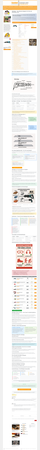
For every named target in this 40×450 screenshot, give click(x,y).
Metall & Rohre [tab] (20, 204)
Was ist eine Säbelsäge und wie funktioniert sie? (18, 40)
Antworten (35, 401)
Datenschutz (22, 448)
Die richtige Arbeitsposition (17, 58)
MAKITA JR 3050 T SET (19, 307)
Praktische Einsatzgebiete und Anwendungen (17, 49)
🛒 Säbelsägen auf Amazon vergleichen (17, 167)
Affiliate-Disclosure (34, 448)
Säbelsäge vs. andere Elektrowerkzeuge (17, 59)
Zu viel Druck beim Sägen (16, 64)
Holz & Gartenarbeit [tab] (15, 204)
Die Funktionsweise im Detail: (17, 41)
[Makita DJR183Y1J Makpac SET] (15, 26)
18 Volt (25, 24)
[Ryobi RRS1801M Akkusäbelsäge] (14, 299)
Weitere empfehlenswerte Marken (17, 66)
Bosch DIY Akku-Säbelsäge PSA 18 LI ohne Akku (21, 295)
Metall (28, 25)
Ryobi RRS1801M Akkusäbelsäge (20, 298)
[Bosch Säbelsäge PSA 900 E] (14, 305)
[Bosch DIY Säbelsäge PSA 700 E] (14, 286)
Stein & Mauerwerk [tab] (32, 204)
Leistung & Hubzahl (16, 53)
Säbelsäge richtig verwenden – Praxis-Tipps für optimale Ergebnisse (20, 57)
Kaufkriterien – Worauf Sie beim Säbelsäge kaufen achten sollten (19, 52)
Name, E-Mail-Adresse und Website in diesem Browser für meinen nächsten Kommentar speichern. (23, 418)
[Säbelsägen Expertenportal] (20, 3)
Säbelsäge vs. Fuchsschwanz (17, 60)
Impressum (24, 448)
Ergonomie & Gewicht (16, 54)
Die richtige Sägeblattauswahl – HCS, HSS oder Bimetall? (19, 44)
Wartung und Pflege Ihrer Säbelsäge (16, 61)
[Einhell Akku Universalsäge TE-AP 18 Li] (14, 302)
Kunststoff (26, 25)
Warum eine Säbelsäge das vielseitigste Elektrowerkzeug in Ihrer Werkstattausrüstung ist (20, 39)
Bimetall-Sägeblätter (16, 46)
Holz (24, 25)
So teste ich (31, 448)
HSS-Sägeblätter (15, 45)
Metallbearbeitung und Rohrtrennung (18, 50)
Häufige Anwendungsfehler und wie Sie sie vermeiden (18, 63)
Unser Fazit (15, 69)
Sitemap (26, 448)
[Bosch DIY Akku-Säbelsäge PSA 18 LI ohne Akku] (14, 295)
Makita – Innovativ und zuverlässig (17, 48)
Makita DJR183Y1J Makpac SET (16, 22)
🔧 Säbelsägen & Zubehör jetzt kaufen (17, 310)
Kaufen (33, 27)
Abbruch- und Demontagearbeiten (17, 51)
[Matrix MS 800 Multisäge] (14, 292)
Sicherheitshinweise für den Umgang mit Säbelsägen (18, 56)
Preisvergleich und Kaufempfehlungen (17, 55)
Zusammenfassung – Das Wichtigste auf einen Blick (18, 68)
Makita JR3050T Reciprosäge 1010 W (21, 282)
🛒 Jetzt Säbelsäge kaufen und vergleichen (24, 389)
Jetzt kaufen (7, 49)
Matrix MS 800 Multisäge (19, 292)
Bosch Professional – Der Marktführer (18, 47)
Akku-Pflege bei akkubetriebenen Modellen (18, 62)
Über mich (28, 448)
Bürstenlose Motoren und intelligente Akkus (18, 67)
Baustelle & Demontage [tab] (25, 204)
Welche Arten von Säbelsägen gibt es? (17, 42)
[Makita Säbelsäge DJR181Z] (14, 289)
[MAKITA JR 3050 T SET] (14, 308)
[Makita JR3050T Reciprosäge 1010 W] (14, 282)
